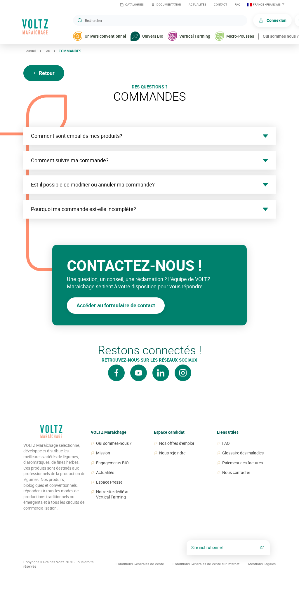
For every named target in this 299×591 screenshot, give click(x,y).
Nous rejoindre (172, 453)
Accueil (31, 51)
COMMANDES (70, 50)
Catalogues (134, 4)
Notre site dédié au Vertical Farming (113, 494)
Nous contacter (236, 472)
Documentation (168, 4)
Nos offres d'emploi (176, 443)
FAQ (237, 4)
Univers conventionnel (105, 36)
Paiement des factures (242, 463)
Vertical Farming (194, 36)
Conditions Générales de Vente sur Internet (206, 564)
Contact (220, 4)
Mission (103, 453)
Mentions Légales (262, 564)
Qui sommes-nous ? (114, 443)
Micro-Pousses (240, 36)
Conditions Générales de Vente (140, 564)
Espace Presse (109, 482)
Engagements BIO (112, 463)
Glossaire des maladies (243, 453)
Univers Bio (152, 36)
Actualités (197, 4)
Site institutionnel (206, 547)
